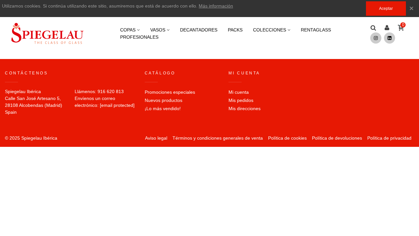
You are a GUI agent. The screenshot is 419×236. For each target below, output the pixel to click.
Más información (216, 6)
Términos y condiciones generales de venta (218, 138)
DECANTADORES (198, 29)
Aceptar (386, 8)
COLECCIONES (269, 29)
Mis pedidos (240, 100)
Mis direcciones (244, 108)
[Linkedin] (389, 38)
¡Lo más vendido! (163, 108)
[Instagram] (375, 38)
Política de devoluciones (337, 138)
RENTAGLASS (316, 29)
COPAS (128, 29)
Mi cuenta (238, 92)
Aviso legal (156, 138)
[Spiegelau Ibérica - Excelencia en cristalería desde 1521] (47, 33)
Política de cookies (287, 138)
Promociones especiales (170, 92)
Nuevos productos (163, 100)
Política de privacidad (389, 138)
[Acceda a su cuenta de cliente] (386, 28)
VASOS (157, 29)
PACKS (235, 29)
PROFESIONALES (139, 37)
